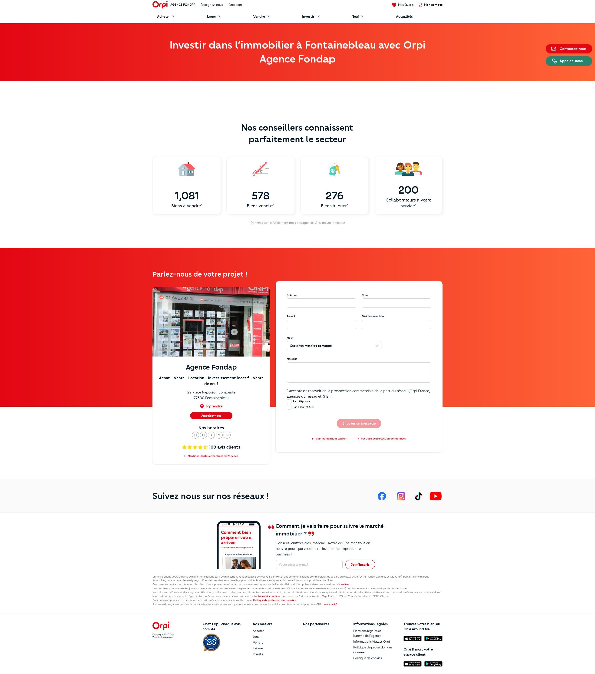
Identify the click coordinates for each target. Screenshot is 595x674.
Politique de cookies (367, 658)
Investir (258, 654)
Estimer (258, 648)
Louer (257, 636)
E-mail (291, 316)
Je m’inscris (360, 564)
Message (292, 358)
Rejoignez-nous (212, 5)
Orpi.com (235, 5)
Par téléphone (301, 401)
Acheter (258, 631)
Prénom (292, 295)
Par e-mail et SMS (303, 407)
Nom (365, 295)
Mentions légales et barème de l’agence (367, 633)
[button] (195, 435)
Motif (290, 337)
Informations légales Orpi (371, 641)
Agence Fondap (182, 5)
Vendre (258, 642)
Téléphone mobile (373, 316)
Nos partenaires (316, 624)
